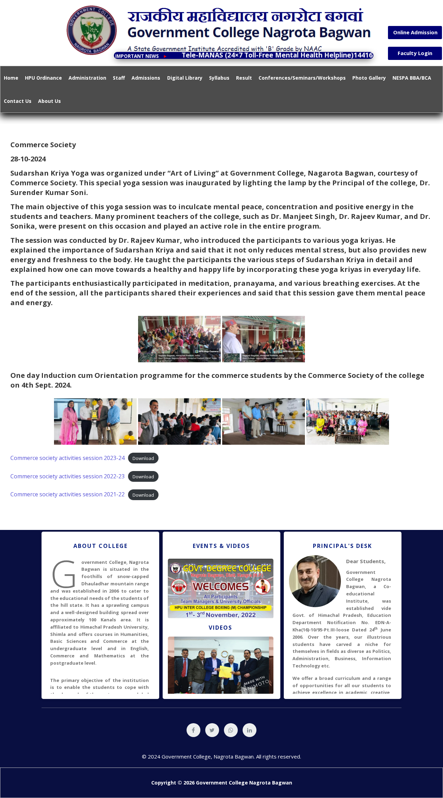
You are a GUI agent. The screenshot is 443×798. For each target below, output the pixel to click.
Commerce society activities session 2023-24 (67, 458)
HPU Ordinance (43, 77)
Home (11, 77)
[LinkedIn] (249, 730)
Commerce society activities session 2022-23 (67, 476)
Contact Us (17, 101)
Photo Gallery (369, 77)
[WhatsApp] (231, 730)
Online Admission (415, 32)
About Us (49, 101)
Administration (87, 77)
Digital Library (184, 77)
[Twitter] (212, 730)
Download (143, 458)
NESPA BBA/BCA (411, 77)
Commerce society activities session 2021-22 (67, 494)
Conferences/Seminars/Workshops (302, 77)
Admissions (146, 77)
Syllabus (219, 77)
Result (244, 77)
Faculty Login (415, 53)
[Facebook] (193, 730)
